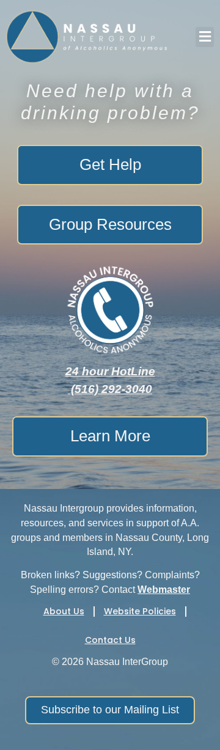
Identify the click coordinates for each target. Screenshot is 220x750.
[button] (205, 37)
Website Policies (140, 611)
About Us (63, 611)
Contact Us (110, 640)
